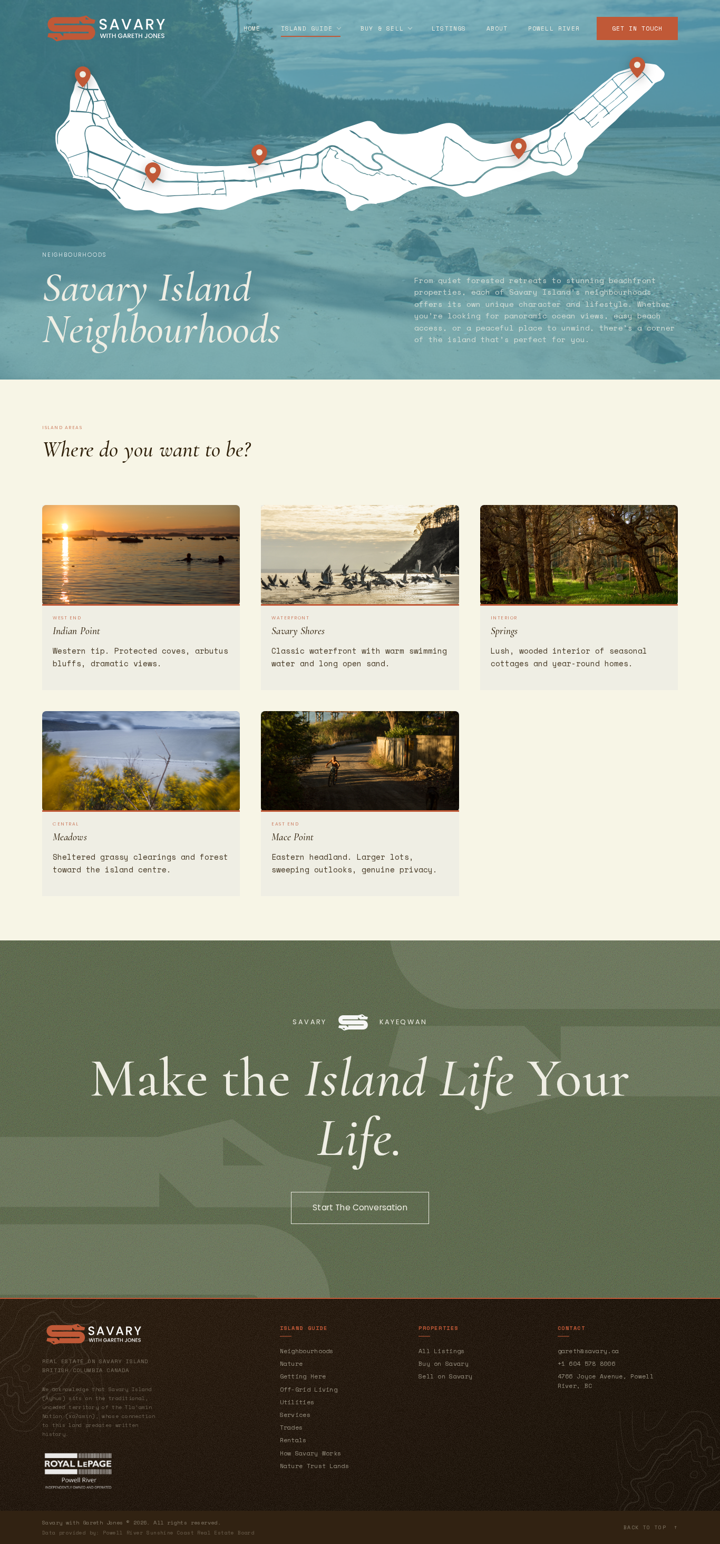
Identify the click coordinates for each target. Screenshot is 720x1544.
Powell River (554, 28)
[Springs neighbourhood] (259, 155)
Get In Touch (637, 28)
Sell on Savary (445, 1376)
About (497, 28)
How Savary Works (311, 1453)
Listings (449, 28)
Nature (291, 1363)
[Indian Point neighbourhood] (83, 77)
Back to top (651, 1527)
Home (252, 28)
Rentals (293, 1439)
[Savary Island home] (106, 28)
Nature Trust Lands (314, 1465)
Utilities (297, 1401)
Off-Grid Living (309, 1389)
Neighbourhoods (307, 1350)
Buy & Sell (382, 28)
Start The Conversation (360, 1207)
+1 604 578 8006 (587, 1363)
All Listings (442, 1350)
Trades (291, 1427)
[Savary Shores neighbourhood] (519, 148)
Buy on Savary (444, 1363)
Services (295, 1414)
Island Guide (307, 28)
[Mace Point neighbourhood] (637, 67)
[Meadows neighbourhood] (153, 172)
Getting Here (303, 1376)
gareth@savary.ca (588, 1350)
